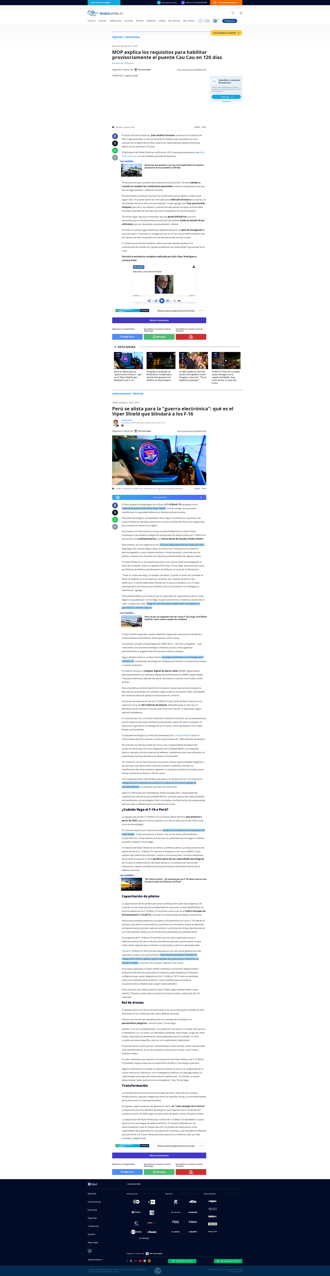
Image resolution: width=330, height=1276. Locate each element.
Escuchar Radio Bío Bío (227, 2)
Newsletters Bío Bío (169, 2)
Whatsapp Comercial (184, 1261)
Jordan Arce (126, 420)
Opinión (162, 21)
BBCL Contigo (189, 21)
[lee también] (132, 621)
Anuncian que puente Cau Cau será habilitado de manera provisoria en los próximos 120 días (174, 166)
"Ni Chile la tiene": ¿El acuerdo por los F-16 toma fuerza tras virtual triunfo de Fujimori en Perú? (176, 880)
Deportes (139, 21)
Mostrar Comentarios (159, 320)
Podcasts (92, 21)
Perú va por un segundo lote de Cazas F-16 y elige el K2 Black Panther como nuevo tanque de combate (176, 618)
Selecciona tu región (100, 2)
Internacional (116, 21)
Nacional (102, 21)
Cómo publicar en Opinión (225, 33)
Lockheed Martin (182, 735)
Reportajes (93, 1242)
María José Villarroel (125, 63)
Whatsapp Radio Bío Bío (229, 1261)
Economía (129, 21)
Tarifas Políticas (95, 1259)
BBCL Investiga (174, 21)
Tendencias (151, 21)
